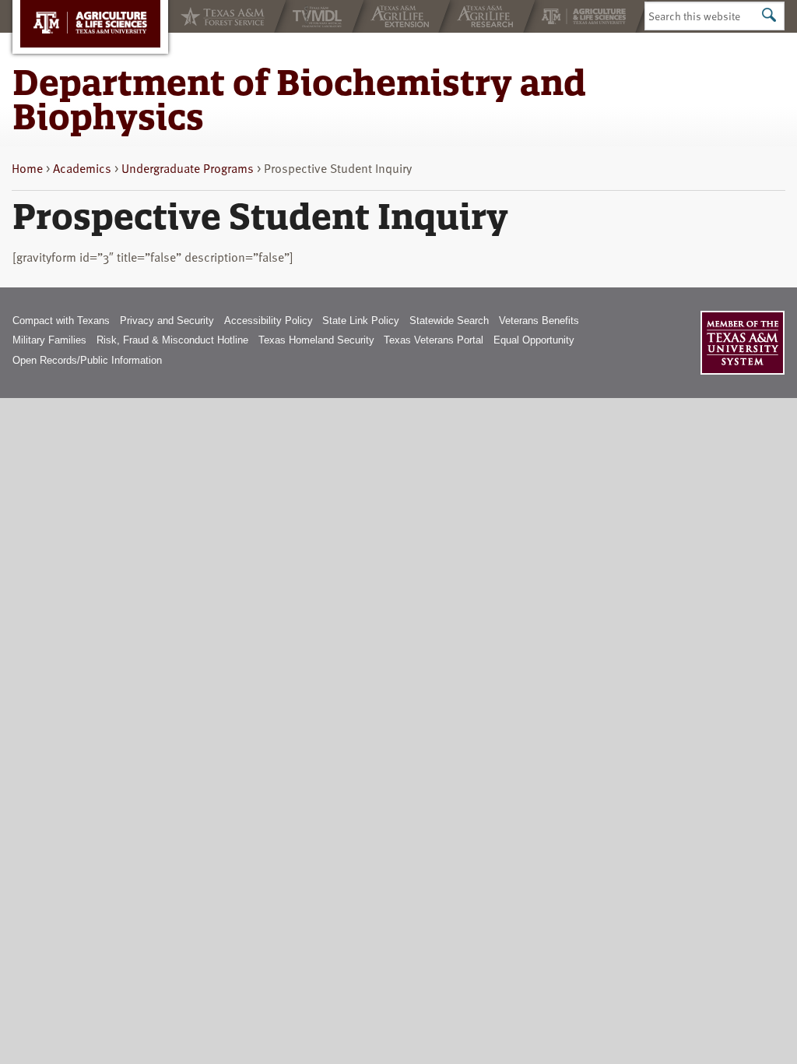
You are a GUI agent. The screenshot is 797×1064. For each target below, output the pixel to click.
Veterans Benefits (539, 320)
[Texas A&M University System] (742, 343)
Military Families (49, 340)
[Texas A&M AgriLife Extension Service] (401, 16)
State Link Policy (360, 320)
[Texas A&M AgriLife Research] (486, 16)
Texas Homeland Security (316, 340)
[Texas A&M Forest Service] (221, 16)
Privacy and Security (167, 320)
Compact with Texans (61, 320)
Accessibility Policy (268, 320)
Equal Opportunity (533, 340)
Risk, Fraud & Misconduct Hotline (172, 340)
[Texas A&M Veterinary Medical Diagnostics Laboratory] (319, 16)
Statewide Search (449, 320)
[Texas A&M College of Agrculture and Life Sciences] (585, 16)
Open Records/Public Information (87, 360)
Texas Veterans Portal (433, 340)
